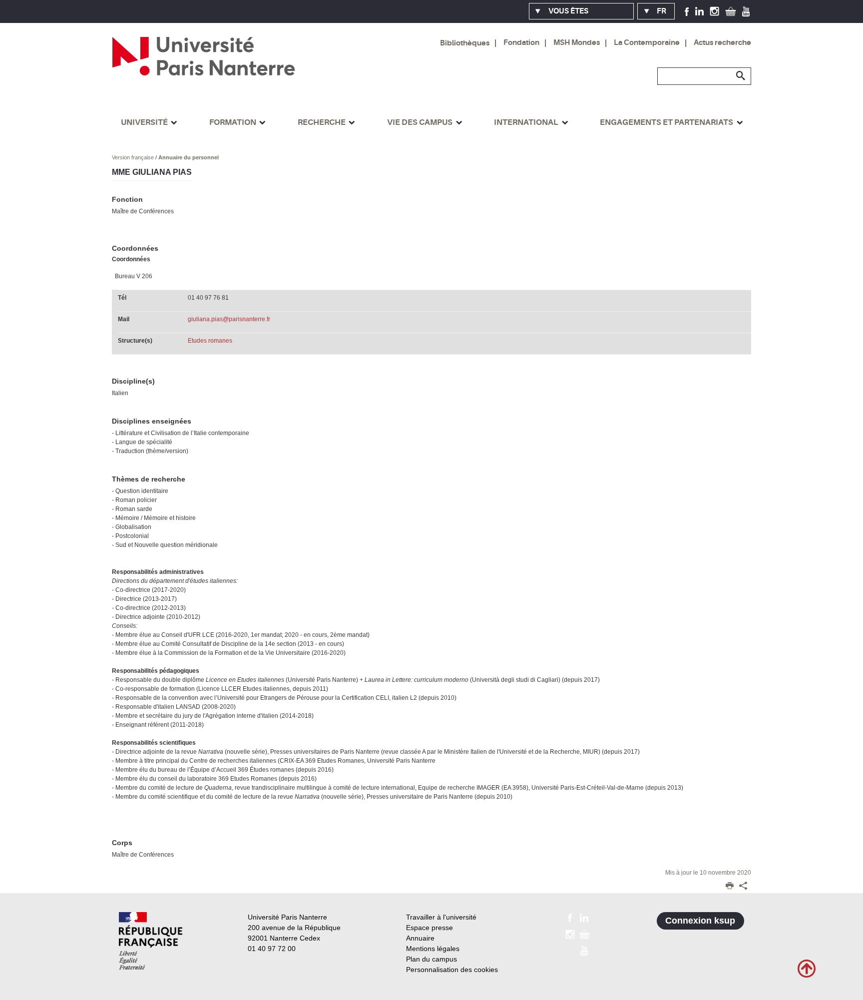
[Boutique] (730, 10)
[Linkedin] (699, 10)
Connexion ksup (700, 921)
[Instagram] (714, 10)
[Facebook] (687, 10)
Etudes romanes (210, 340)
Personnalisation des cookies (452, 970)
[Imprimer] (730, 886)
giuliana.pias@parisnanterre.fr (229, 319)
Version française (133, 157)
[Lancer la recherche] (741, 76)
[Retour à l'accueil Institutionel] (150, 941)
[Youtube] (746, 10)
